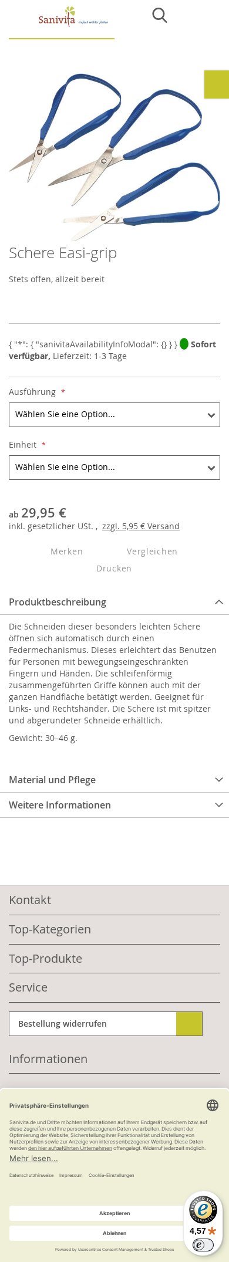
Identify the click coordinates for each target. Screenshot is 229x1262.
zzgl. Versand (141, 526)
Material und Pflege (52, 779)
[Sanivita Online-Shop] (61, 22)
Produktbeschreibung (57, 602)
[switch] (203, 1245)
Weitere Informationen (60, 805)
